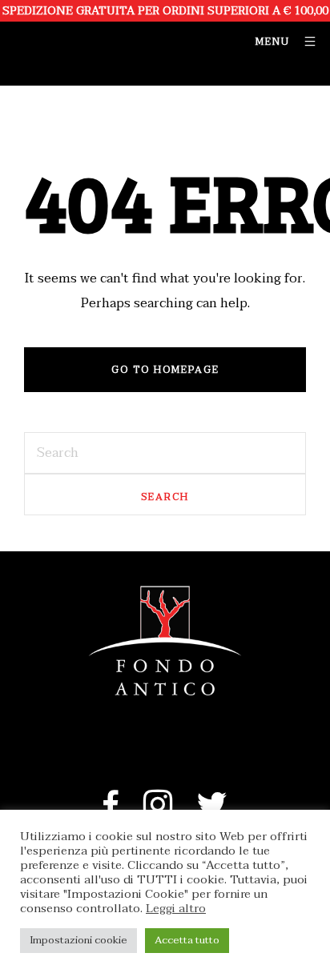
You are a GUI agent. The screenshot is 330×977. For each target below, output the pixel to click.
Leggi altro (176, 909)
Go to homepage (165, 370)
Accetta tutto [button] (187, 940)
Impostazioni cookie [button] (78, 940)
